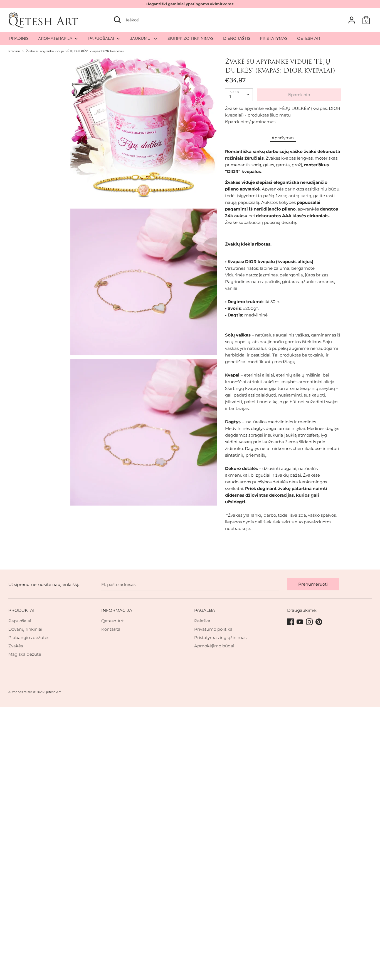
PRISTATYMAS (274, 38)
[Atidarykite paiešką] (117, 19)
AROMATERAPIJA (55, 38)
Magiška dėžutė (24, 654)
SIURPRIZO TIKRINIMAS (190, 38)
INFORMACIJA (116, 610)
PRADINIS (19, 38)
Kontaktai (111, 629)
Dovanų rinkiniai (25, 629)
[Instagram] (310, 622)
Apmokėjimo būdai (214, 645)
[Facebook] (291, 622)
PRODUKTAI (21, 610)
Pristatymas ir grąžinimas (220, 637)
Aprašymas (283, 137)
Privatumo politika (213, 629)
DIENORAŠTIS (236, 38)
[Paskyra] (351, 17)
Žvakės (15, 645)
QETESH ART (309, 38)
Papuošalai (19, 620)
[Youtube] (300, 622)
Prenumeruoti (313, 584)
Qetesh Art (112, 620)
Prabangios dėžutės (28, 637)
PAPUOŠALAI (101, 38)
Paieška (202, 620)
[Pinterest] (319, 622)
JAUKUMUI (141, 38)
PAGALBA (204, 610)
